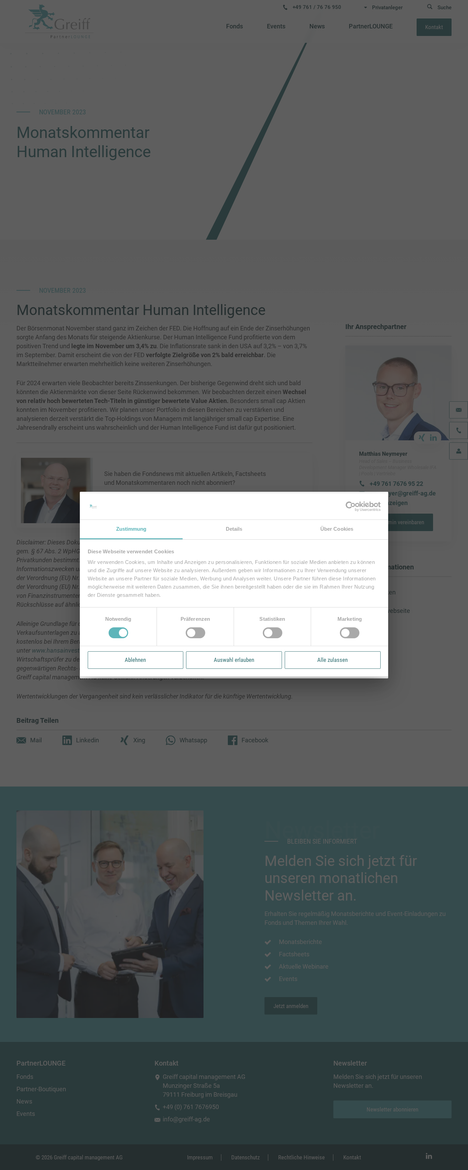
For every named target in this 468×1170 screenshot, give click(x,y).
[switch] (195, 632)
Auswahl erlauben (234, 659)
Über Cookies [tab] (336, 529)
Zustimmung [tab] (131, 529)
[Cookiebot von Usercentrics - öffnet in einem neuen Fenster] (351, 506)
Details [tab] (234, 529)
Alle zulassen (332, 659)
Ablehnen (135, 659)
